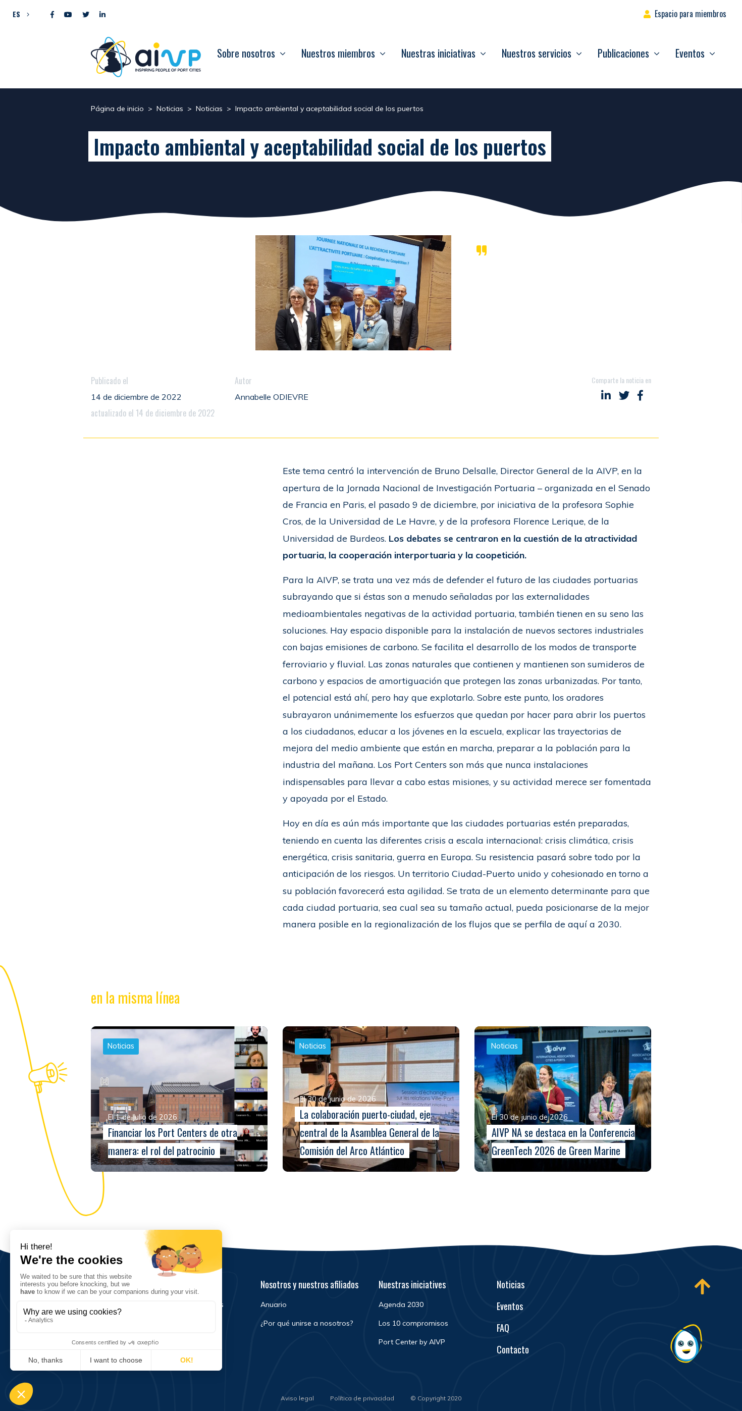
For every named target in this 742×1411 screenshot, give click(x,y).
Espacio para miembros (690, 14)
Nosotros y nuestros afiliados (309, 1284)
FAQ (503, 1327)
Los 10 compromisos (413, 1323)
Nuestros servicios (536, 53)
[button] (18, 13)
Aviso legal (297, 1398)
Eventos (690, 53)
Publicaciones (623, 53)
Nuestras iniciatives (412, 1284)
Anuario (273, 1304)
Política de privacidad (362, 1398)
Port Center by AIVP (412, 1341)
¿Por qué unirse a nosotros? (306, 1323)
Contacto (513, 1349)
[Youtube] (68, 15)
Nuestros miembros (338, 53)
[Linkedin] (102, 15)
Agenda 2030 (401, 1304)
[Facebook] (52, 15)
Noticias (510, 1284)
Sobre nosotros (246, 53)
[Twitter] (85, 15)
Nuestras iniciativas (438, 53)
